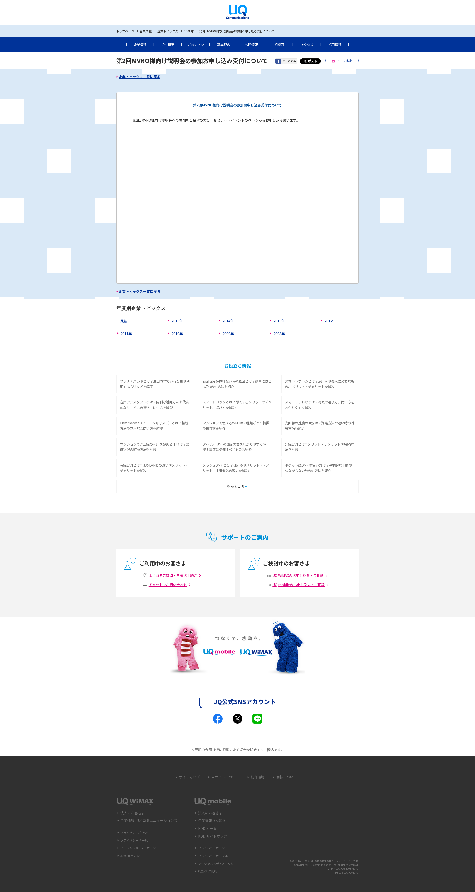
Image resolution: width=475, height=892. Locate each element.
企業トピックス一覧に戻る (139, 76)
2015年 (177, 320)
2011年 (126, 333)
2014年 (228, 320)
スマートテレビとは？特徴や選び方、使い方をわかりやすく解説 (319, 404)
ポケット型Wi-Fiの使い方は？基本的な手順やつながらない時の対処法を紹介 (318, 468)
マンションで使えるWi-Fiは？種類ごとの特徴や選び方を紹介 (236, 426)
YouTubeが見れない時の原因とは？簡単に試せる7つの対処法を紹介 (237, 384)
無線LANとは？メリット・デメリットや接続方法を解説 (319, 447)
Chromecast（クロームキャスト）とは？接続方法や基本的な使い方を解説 (154, 426)
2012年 (330, 320)
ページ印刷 (344, 60)
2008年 (189, 31)
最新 (123, 320)
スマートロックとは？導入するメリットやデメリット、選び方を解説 (237, 404)
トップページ (125, 31)
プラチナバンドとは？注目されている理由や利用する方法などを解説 (154, 384)
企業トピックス (167, 31)
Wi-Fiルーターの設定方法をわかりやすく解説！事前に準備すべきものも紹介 (234, 447)
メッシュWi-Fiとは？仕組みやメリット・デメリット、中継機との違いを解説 (236, 468)
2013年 (279, 320)
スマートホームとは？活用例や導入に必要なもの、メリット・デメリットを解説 (319, 384)
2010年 (177, 333)
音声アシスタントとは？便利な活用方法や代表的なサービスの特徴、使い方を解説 (154, 404)
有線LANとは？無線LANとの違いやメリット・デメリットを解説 (154, 468)
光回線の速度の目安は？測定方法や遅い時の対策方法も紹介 (319, 426)
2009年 (228, 333)
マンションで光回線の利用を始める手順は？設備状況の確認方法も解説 (154, 447)
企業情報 (146, 31)
